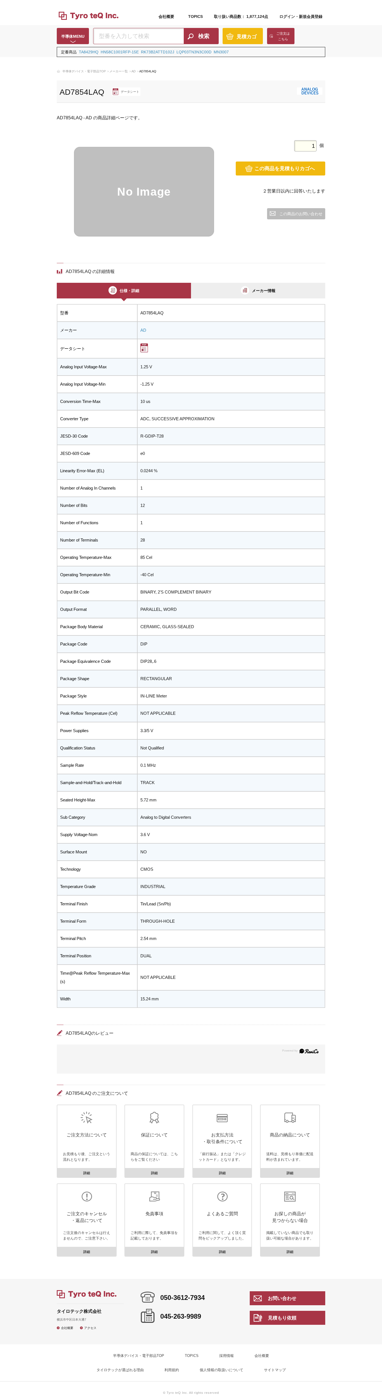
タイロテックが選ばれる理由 (120, 1370)
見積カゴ (247, 36)
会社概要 (166, 16)
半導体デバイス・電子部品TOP (84, 71)
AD (133, 71)
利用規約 (171, 1370)
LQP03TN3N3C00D (193, 52)
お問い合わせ (282, 1298)
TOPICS (195, 16)
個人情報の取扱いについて (221, 1370)
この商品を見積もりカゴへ (284, 168)
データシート (130, 91)
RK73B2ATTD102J (157, 52)
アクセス (90, 1327)
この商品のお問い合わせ (300, 214)
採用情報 (226, 1356)
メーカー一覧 (118, 71)
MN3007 (221, 52)
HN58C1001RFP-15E (120, 52)
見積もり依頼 (282, 1318)
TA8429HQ (88, 52)
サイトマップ (275, 1370)
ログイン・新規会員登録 (300, 16)
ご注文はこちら (283, 36)
